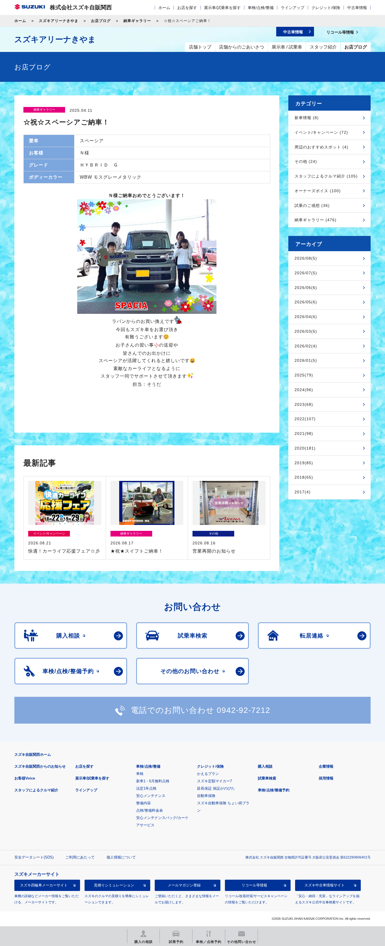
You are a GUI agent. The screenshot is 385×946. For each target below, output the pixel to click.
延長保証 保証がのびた (216, 788)
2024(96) (304, 389)
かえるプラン (208, 774)
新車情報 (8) (307, 117)
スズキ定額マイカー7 (214, 781)
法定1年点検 (146, 788)
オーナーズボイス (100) (318, 191)
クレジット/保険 (325, 8)
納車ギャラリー (137, 21)
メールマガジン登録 (184, 885)
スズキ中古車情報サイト (324, 885)
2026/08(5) (306, 258)
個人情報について (121, 857)
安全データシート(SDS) (34, 857)
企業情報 (326, 766)
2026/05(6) (306, 302)
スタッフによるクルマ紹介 (36, 790)
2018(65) (304, 477)
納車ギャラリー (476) (316, 220)
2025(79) (304, 375)
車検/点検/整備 (261, 8)
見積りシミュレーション (114, 885)
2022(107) (305, 419)
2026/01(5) (306, 360)
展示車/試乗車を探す (222, 8)
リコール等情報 (254, 885)
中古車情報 (357, 8)
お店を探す (187, 8)
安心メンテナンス (150, 796)
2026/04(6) (306, 316)
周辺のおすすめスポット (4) (321, 147)
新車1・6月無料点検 (152, 781)
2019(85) (304, 463)
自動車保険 (206, 796)
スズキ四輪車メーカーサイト (44, 885)
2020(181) (305, 448)
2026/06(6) (306, 287)
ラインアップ (292, 8)
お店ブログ (101, 21)
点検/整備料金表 (149, 810)
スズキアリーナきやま (58, 21)
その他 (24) (306, 161)
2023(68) (304, 404)
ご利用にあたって (80, 857)
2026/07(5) (306, 273)
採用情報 (326, 778)
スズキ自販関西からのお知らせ (40, 766)
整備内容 (143, 803)
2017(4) (303, 492)
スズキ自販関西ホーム (32, 754)
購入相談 (265, 766)
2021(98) (304, 433)
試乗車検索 (267, 778)
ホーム (164, 8)
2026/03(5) (306, 331)
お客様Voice (24, 778)
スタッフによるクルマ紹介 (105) (326, 176)
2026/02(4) (306, 346)
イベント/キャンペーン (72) (321, 132)
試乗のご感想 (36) (312, 205)
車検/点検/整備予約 (273, 790)
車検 (139, 774)
